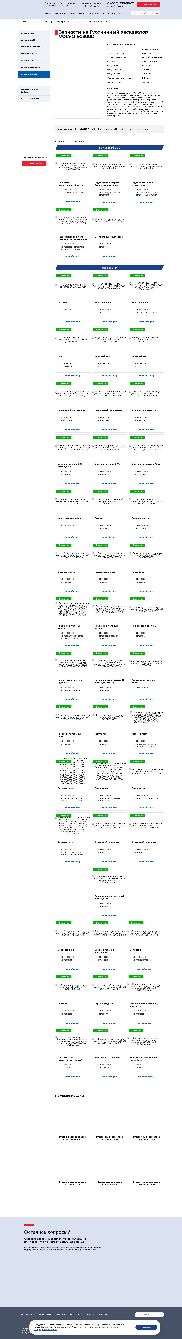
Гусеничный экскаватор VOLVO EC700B (146, 1138)
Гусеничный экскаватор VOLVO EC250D (146, 1183)
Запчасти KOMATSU (30, 67)
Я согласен (146, 1327)
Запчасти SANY (28, 33)
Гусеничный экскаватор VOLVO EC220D (109, 1138)
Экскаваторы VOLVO (62, 22)
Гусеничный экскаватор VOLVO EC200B (72, 1183)
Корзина (103, 1315)
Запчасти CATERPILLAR (32, 47)
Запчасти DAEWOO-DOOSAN (30, 91)
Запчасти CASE (28, 40)
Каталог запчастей (64, 13)
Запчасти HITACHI (29, 54)
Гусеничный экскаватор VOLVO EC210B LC (72, 1138)
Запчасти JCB (27, 60)
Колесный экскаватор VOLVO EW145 (109, 1183)
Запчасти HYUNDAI (30, 99)
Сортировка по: (63, 141)
